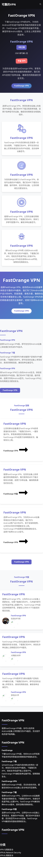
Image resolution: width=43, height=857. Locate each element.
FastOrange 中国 (10, 494)
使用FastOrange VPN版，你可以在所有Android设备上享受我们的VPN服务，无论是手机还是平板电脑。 (21, 731)
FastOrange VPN (21, 86)
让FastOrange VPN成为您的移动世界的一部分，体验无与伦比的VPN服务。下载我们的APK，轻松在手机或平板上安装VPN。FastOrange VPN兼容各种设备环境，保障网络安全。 (21, 771)
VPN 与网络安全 (6, 849)
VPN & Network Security (10, 852)
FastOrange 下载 (9, 761)
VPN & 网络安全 (6, 855)
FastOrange (7, 750)
